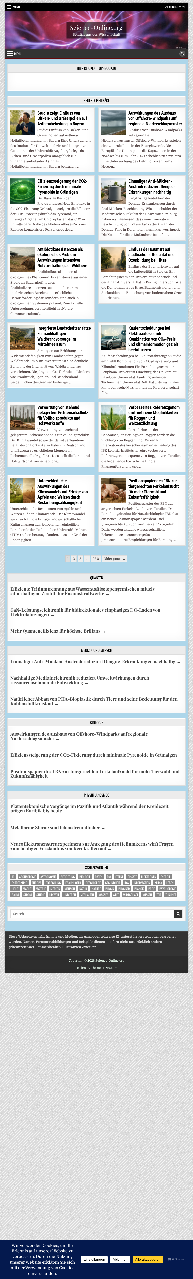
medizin (55, 888)
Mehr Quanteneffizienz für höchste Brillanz (58, 631)
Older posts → (115, 559)
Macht (27, 888)
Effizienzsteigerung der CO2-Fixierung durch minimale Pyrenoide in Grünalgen (62, 186)
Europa (36, 882)
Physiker (124, 888)
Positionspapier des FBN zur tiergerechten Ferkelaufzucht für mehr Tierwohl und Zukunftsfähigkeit (153, 489)
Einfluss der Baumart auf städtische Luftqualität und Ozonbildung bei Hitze (151, 255)
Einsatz (132, 876)
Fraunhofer (73, 882)
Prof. (151, 888)
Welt (116, 894)
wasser (103, 894)
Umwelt (54, 894)
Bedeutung (68, 876)
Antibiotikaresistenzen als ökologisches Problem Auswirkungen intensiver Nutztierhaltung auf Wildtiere (62, 257)
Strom (27, 894)
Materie (41, 888)
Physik (109, 888)
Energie (165, 876)
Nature (96, 888)
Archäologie (27, 876)
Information (142, 882)
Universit (70, 894)
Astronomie (48, 876)
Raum (15, 894)
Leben (170, 882)
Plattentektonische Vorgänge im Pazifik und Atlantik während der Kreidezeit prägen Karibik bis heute (89, 808)
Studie (40, 894)
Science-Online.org (96, 27)
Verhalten (87, 894)
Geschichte (93, 882)
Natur (83, 888)
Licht (15, 888)
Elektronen (148, 876)
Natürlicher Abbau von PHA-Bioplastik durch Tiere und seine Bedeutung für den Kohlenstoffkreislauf (94, 701)
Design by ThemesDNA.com (96, 968)
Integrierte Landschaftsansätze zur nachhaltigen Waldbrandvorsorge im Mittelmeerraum (64, 336)
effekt (119, 876)
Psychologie (167, 888)
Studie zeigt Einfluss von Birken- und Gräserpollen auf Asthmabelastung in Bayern (62, 118)
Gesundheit (112, 882)
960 (96, 559)
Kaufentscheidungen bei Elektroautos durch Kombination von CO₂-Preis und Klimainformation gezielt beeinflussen (153, 338)
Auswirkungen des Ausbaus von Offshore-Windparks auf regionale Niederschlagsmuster (155, 118)
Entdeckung (19, 882)
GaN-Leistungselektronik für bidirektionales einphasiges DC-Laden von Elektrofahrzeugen (85, 612)
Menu (16, 6)
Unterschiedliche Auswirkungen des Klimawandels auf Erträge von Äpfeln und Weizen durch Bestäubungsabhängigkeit (62, 491)
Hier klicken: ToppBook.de (96, 68)
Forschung (53, 882)
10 (13, 876)
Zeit (158, 894)
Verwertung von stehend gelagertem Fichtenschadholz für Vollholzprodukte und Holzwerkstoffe (62, 415)
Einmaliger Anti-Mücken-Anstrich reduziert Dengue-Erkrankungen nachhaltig (151, 186)
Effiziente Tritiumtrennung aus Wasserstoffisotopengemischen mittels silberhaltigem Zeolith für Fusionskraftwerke (82, 591)
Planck (139, 888)
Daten (98, 876)
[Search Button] (182, 54)
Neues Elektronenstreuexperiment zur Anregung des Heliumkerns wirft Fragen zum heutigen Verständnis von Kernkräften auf (92, 846)
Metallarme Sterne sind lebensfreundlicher (57, 827)
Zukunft (170, 894)
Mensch (70, 888)
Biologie (84, 876)
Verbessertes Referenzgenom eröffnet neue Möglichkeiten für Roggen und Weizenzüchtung (153, 415)
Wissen (147, 894)
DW (109, 876)
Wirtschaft (130, 894)
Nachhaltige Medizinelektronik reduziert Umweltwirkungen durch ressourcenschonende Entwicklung (79, 680)
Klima (158, 882)
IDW (126, 882)
